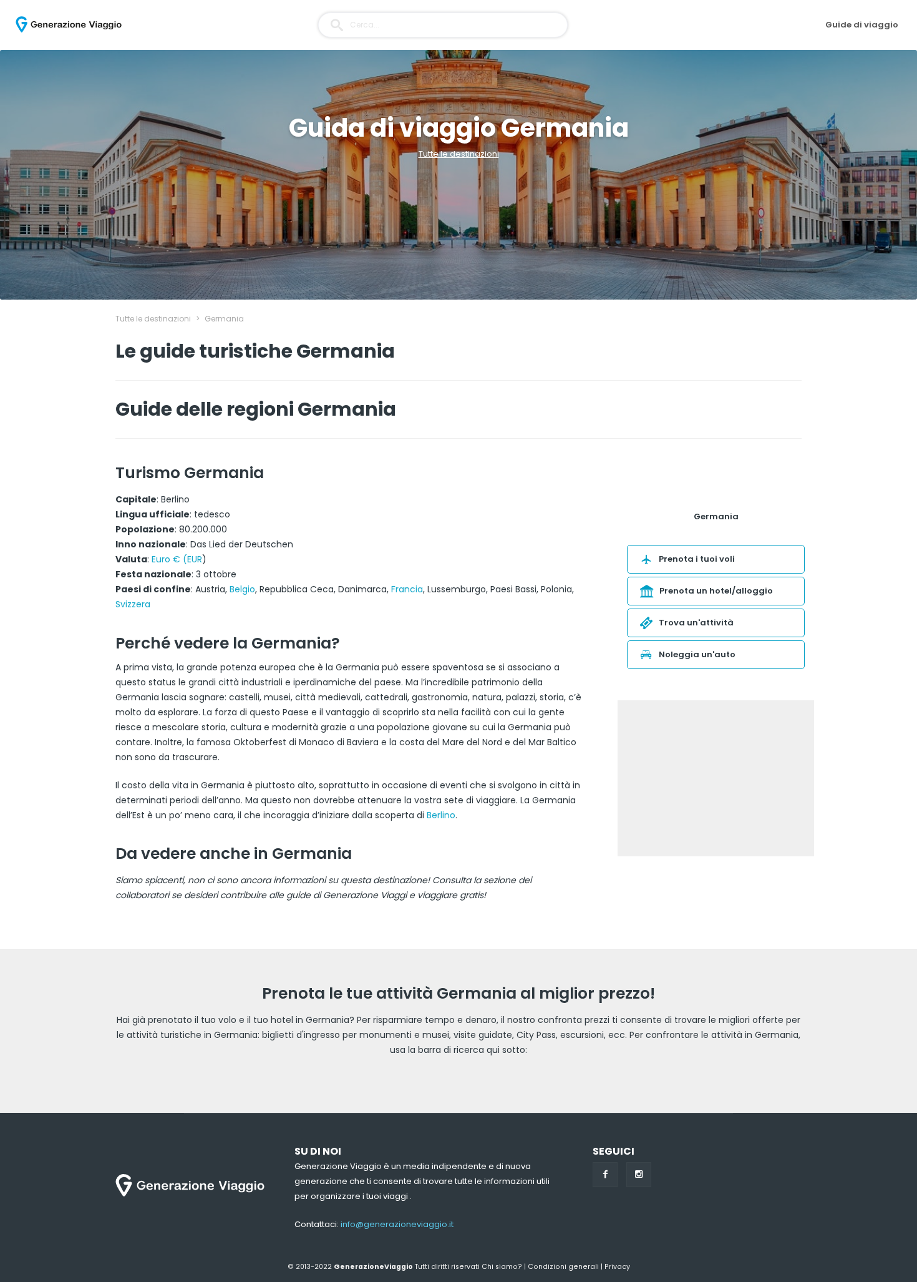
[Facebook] (605, 1174)
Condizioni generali (563, 1266)
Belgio (242, 589)
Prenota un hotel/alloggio (716, 591)
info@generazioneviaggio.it (397, 1224)
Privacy (617, 1266)
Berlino (441, 815)
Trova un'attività (696, 623)
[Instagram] (638, 1174)
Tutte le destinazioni (459, 154)
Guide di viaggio (861, 25)
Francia (407, 589)
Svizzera (132, 604)
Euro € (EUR (177, 559)
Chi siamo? (502, 1266)
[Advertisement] (716, 778)
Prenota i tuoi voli (697, 559)
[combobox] (443, 24)
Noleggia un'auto (697, 654)
